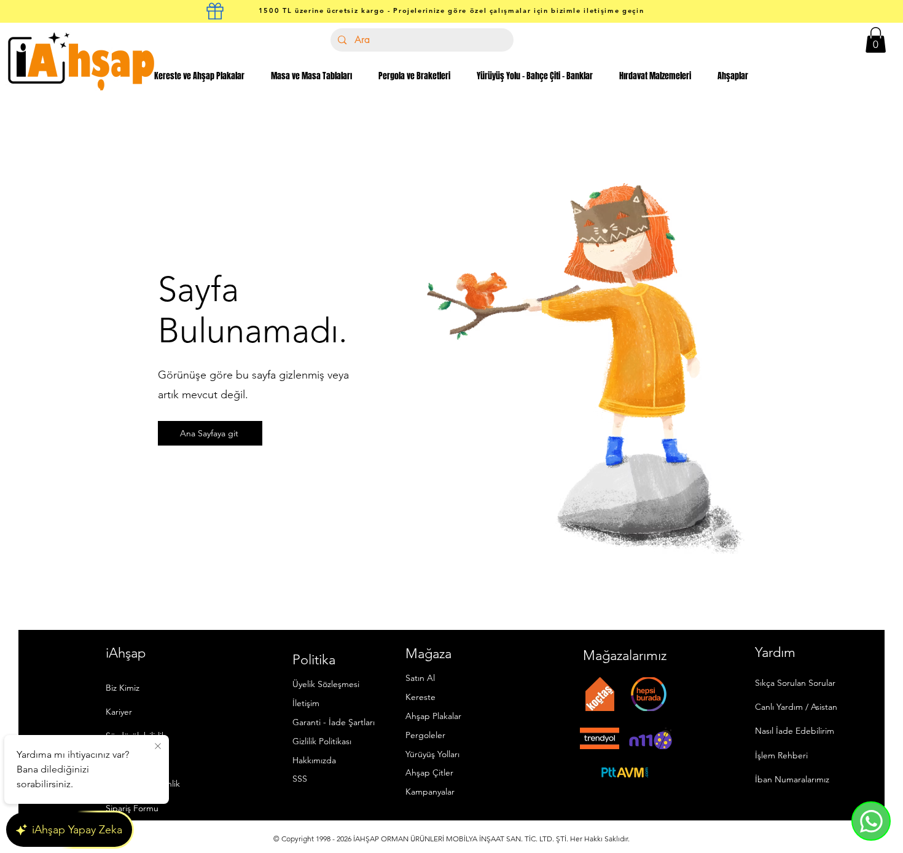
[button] (875, 40)
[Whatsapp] (871, 821)
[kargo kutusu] (215, 11)
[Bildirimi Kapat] (158, 746)
